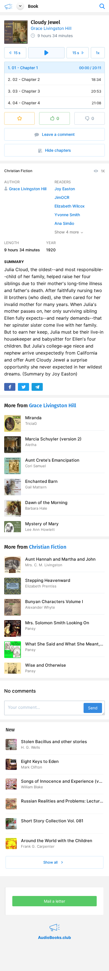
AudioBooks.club (54, 920)
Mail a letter (54, 901)
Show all (50, 862)
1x (97, 52)
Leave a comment (58, 134)
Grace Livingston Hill (51, 28)
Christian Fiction (18, 170)
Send (93, 707)
